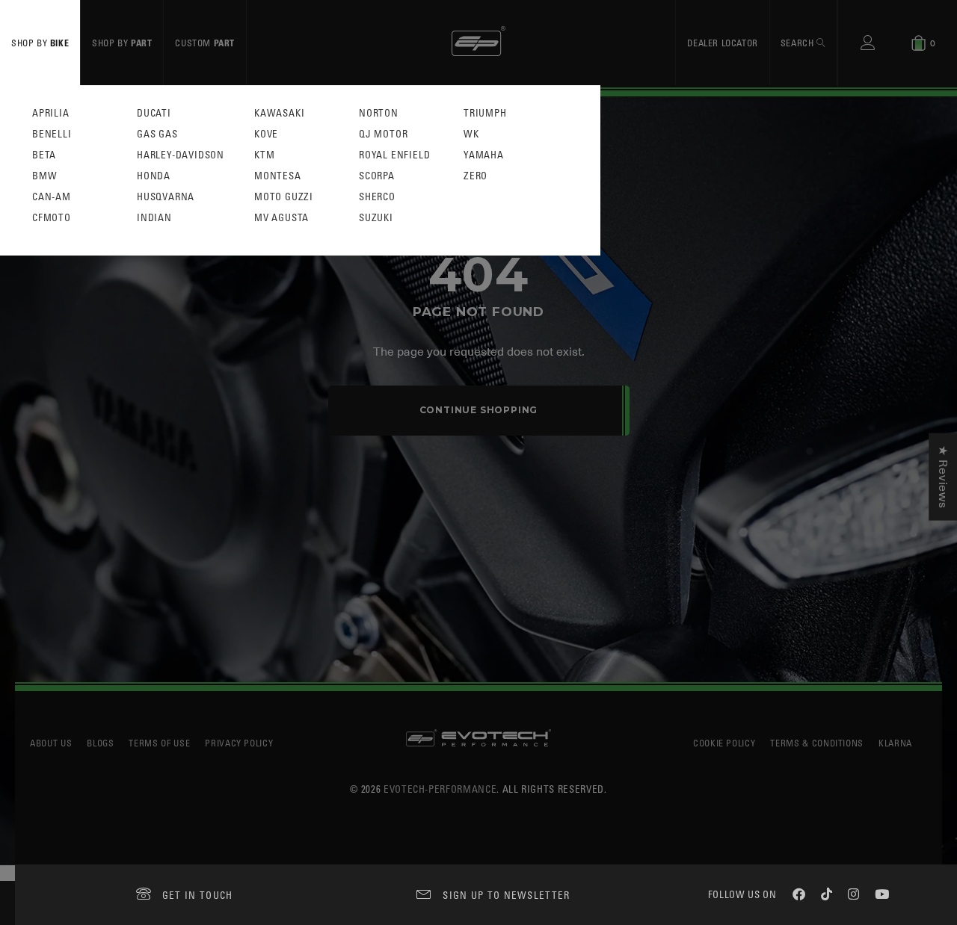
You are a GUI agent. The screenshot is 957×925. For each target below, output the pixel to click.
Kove (266, 134)
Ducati (154, 113)
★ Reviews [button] (942, 477)
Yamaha (484, 155)
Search (798, 43)
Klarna (895, 743)
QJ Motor (383, 134)
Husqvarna (165, 196)
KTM (264, 155)
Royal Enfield (394, 155)
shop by (40, 43)
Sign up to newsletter (506, 894)
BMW (44, 176)
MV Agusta (281, 217)
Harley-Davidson (180, 155)
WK (471, 134)
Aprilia (51, 113)
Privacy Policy (239, 743)
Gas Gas (157, 134)
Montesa (277, 176)
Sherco (377, 196)
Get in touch (197, 894)
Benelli (52, 134)
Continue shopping (478, 409)
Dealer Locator (722, 43)
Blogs (100, 743)
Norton (379, 113)
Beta (44, 155)
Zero (475, 176)
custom (205, 43)
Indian (154, 217)
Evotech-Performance (440, 788)
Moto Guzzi (283, 196)
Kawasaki (279, 113)
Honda (153, 176)
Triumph (485, 113)
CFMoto (51, 217)
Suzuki (376, 217)
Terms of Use (159, 743)
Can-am (51, 196)
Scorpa (377, 176)
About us (51, 743)
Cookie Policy (724, 743)
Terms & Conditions (817, 743)
